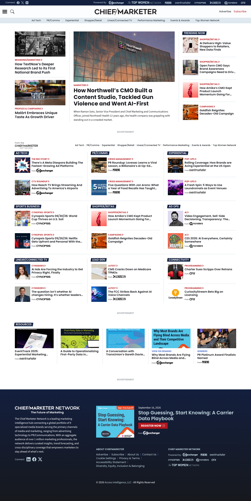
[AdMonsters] (230, 2)
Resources (24, 324)
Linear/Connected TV (120, 20)
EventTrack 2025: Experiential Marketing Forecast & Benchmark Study (30, 356)
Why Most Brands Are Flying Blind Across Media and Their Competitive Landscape (171, 360)
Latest (112, 266)
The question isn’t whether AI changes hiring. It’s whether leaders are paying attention (56, 295)
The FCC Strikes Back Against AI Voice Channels (130, 293)
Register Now (151, 426)
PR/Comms (53, 20)
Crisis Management (119, 159)
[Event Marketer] (183, 3)
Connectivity (179, 259)
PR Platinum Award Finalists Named (216, 356)
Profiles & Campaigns (28, 109)
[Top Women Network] (144, 3)
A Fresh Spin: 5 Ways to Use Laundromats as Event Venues (206, 186)
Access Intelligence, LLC (118, 482)
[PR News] (168, 3)
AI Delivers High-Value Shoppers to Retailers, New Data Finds (215, 46)
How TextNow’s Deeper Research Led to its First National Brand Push (35, 68)
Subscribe (240, 11)
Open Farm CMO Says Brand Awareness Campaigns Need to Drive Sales (217, 70)
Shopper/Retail (93, 20)
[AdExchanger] (116, 2)
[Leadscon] (119, 277)
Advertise (225, 11)
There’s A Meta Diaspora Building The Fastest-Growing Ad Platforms (57, 164)
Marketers (80, 85)
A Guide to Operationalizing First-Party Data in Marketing (79, 354)
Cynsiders (38, 266)
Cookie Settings (106, 458)
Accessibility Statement (111, 462)
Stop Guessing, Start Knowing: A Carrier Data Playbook (186, 415)
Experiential (72, 20)
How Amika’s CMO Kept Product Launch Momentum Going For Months (216, 93)
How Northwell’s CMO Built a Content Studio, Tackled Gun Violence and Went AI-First (113, 97)
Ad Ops (174, 206)
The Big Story (40, 159)
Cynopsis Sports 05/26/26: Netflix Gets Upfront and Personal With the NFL (56, 241)
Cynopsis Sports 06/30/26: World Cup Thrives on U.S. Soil (54, 217)
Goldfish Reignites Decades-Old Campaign (217, 112)
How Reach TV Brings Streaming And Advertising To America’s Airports (57, 186)
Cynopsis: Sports (42, 212)
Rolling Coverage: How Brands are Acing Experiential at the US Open (208, 164)
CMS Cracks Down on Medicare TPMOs (129, 271)
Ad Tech (36, 20)
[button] (5, 11)
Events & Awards (180, 20)
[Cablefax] (243, 3)
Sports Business (28, 206)
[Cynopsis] (200, 3)
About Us (133, 454)
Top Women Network (207, 20)
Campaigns (206, 106)
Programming (193, 266)
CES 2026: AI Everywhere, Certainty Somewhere (208, 240)
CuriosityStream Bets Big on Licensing (204, 293)
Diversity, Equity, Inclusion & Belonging (120, 466)
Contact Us (149, 454)
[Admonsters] (196, 223)
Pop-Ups (189, 159)
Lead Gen (98, 259)
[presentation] (40, 44)
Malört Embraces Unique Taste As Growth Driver (36, 114)
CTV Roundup (39, 181)
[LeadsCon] (215, 3)
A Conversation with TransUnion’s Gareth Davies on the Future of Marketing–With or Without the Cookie (125, 356)
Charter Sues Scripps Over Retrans (208, 269)
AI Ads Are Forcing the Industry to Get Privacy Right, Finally (57, 271)
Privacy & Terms (129, 458)
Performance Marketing (151, 20)
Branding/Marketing (27, 60)
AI (186, 212)
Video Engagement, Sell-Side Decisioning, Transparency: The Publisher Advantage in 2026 (206, 219)
